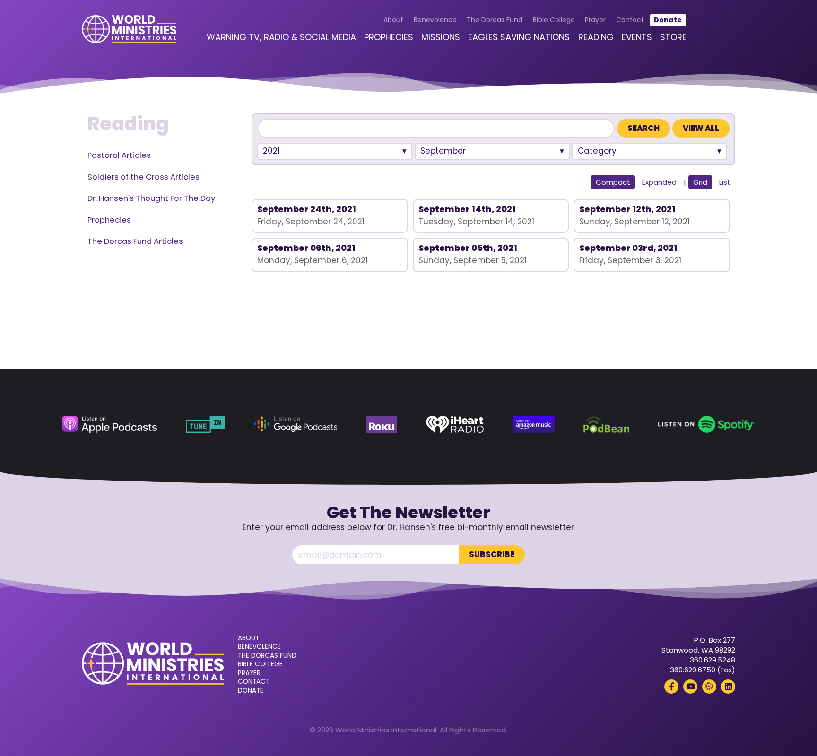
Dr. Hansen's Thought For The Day (151, 198)
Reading (596, 37)
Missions (440, 37)
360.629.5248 (712, 660)
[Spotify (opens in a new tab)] (706, 424)
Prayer (595, 20)
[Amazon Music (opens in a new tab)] (534, 424)
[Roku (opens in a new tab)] (381, 424)
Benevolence (435, 20)
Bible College (554, 20)
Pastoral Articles (119, 155)
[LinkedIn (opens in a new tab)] (728, 686)
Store (673, 37)
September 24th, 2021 (306, 209)
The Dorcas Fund (494, 20)
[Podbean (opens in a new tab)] (606, 424)
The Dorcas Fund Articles (135, 241)
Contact (630, 20)
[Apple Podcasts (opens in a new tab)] (109, 424)
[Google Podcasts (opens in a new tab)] (295, 424)
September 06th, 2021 (306, 248)
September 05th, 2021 (467, 248)
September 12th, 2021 (627, 209)
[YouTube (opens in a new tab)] (690, 686)
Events (637, 37)
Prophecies (388, 37)
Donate (668, 20)
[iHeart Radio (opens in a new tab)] (455, 424)
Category (597, 150)
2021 (271, 150)
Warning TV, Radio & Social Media (281, 37)
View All (701, 128)
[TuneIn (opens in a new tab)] (205, 424)
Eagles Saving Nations (519, 37)
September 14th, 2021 (467, 209)
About (393, 20)
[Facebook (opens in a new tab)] (671, 686)
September (443, 150)
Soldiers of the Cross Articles (143, 177)
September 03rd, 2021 (628, 248)
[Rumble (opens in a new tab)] (709, 686)
